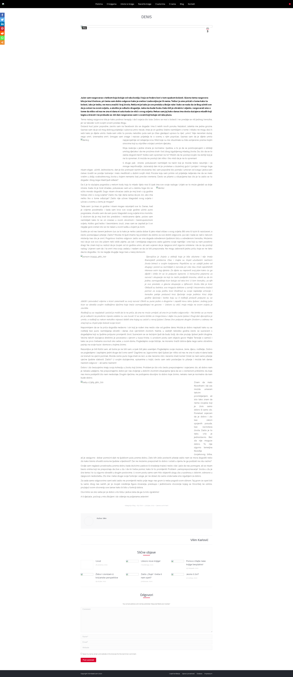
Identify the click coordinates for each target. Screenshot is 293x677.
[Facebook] (2, 15)
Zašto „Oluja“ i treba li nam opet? (151, 576)
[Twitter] (2, 19)
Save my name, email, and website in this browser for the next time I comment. (109, 654)
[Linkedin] (2, 24)
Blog (84, 28)
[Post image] (87, 564)
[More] (2, 42)
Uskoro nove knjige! (150, 561)
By (140, 505)
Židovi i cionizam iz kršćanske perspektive (107, 576)
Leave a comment (162, 505)
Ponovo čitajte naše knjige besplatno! (196, 563)
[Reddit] (2, 33)
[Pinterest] (2, 28)
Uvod (98, 561)
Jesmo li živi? (192, 574)
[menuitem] (99, 4)
